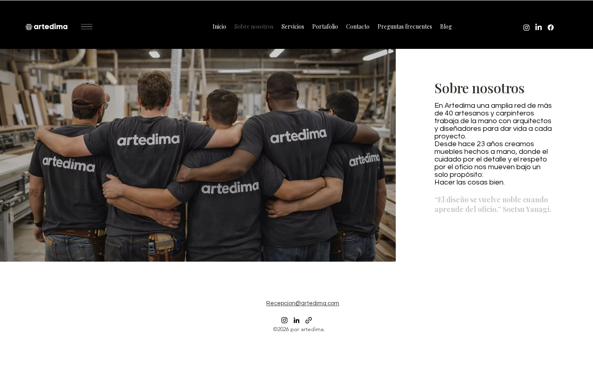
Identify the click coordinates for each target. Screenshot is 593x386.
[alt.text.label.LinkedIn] (539, 27)
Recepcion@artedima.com (302, 303)
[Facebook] (551, 27)
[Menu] (87, 26)
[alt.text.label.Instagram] (526, 27)
